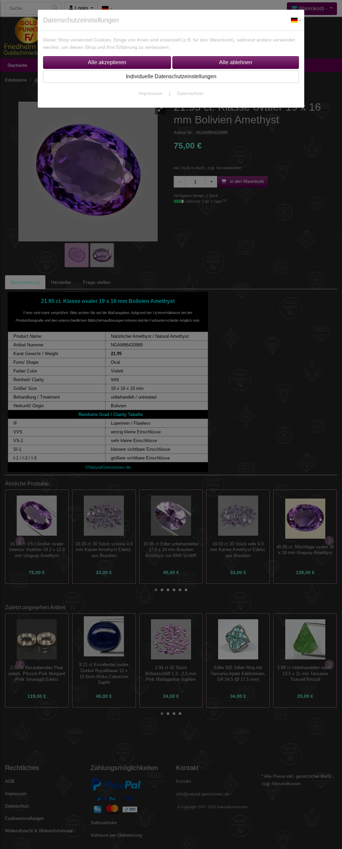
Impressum (150, 93)
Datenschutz (190, 93)
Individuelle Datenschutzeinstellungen (171, 76)
